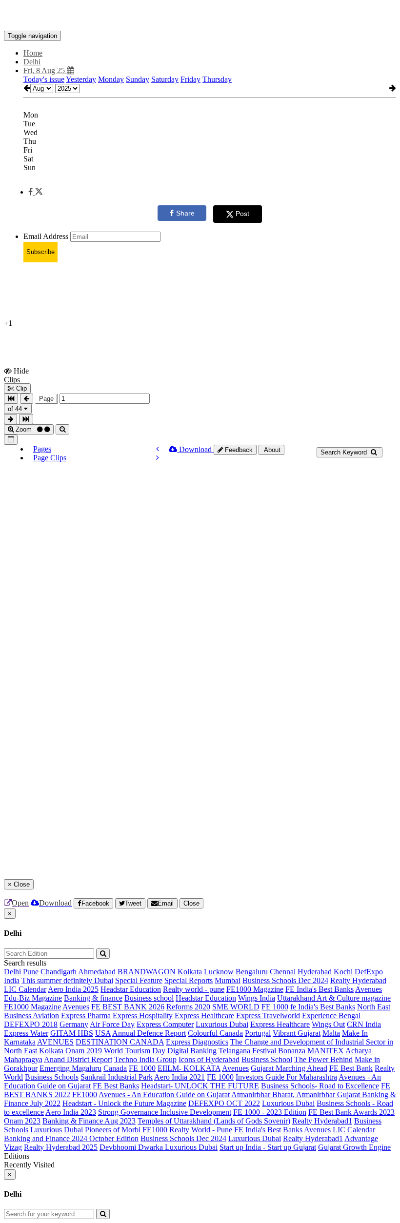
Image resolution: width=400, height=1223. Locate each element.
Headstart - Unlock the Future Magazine (124, 1103)
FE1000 (84, 1094)
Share (185, 213)
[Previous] (157, 449)
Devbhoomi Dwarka (132, 1147)
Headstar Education (130, 989)
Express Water (26, 1033)
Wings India (256, 998)
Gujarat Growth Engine (354, 1147)
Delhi (12, 971)
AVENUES (55, 1042)
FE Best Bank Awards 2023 (351, 1112)
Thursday (217, 79)
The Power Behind (323, 1059)
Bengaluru (252, 971)
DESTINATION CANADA (120, 1042)
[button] (35, 192)
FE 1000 (274, 1007)
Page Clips (49, 458)
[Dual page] (11, 439)
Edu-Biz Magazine (33, 998)
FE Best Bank (351, 1068)
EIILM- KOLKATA (189, 1068)
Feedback (238, 450)
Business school (149, 998)
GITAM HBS (71, 1033)
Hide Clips (16, 375)
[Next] (157, 458)
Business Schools (52, 1077)
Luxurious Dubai (222, 1024)
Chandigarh (58, 971)
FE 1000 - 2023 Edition (269, 1112)
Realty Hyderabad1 (322, 1121)
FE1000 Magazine (254, 989)
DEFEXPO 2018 (31, 1024)
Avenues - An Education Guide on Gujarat (164, 1094)
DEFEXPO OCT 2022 (224, 1103)
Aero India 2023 (70, 1112)
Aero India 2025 (73, 989)
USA (103, 1033)
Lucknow (219, 971)
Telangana (235, 1050)
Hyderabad (315, 971)
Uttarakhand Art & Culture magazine (334, 998)
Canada (115, 1068)
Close (191, 903)
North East (373, 1007)
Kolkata (190, 971)
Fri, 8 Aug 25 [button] (45, 70)
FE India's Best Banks (319, 989)
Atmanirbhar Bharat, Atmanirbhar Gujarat (296, 1094)
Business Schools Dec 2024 (285, 980)
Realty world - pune (193, 989)
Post (242, 213)
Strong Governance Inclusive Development (164, 1112)
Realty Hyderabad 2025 (61, 1147)
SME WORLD (236, 1007)
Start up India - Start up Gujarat (268, 1147)
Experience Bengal (331, 1015)
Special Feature (138, 980)
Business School (266, 1059)
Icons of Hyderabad (209, 1059)
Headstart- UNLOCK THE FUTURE (200, 1086)
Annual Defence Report (149, 1033)
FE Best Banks (116, 1086)
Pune (31, 971)
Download (195, 449)
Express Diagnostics (197, 1042)
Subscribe (40, 252)
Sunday (137, 79)
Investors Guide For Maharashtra (286, 1077)
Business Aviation (31, 1015)
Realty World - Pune (200, 1129)
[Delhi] (200, 16)
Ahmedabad (97, 971)
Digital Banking (192, 1050)
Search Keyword (344, 452)
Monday (111, 79)
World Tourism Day (134, 1050)
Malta (331, 1033)
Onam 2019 (83, 1050)
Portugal (258, 1033)
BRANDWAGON (147, 971)
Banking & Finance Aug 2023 (89, 1121)
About (271, 450)
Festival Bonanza (278, 1050)
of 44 (16, 409)
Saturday (165, 79)
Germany (74, 1024)
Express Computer (165, 1024)
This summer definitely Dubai (67, 980)
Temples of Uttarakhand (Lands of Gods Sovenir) (214, 1121)
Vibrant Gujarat (296, 1033)
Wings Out (328, 1024)
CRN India (364, 1024)
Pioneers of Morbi (112, 1129)
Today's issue (43, 79)
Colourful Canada (215, 1033)
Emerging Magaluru (70, 1068)
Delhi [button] (31, 62)
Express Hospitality (143, 1015)
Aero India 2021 (179, 1077)
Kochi (343, 971)
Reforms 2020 (188, 1007)
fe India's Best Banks (322, 1007)
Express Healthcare (204, 1015)
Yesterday (81, 79)
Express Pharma (86, 1015)
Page (46, 398)
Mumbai (227, 980)
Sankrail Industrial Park (116, 1077)
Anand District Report (78, 1059)
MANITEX (325, 1050)
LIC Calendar (25, 989)
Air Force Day (112, 1024)
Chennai (283, 971)
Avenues (368, 989)
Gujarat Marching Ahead (289, 1068)
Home (32, 53)
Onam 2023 (22, 1121)
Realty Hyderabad (358, 980)
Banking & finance (93, 998)
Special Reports (188, 980)
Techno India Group (145, 1059)
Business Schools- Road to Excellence (320, 1086)
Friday (190, 79)
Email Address (45, 236)
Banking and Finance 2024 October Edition (71, 1138)
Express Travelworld (268, 1015)
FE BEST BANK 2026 (127, 1007)
